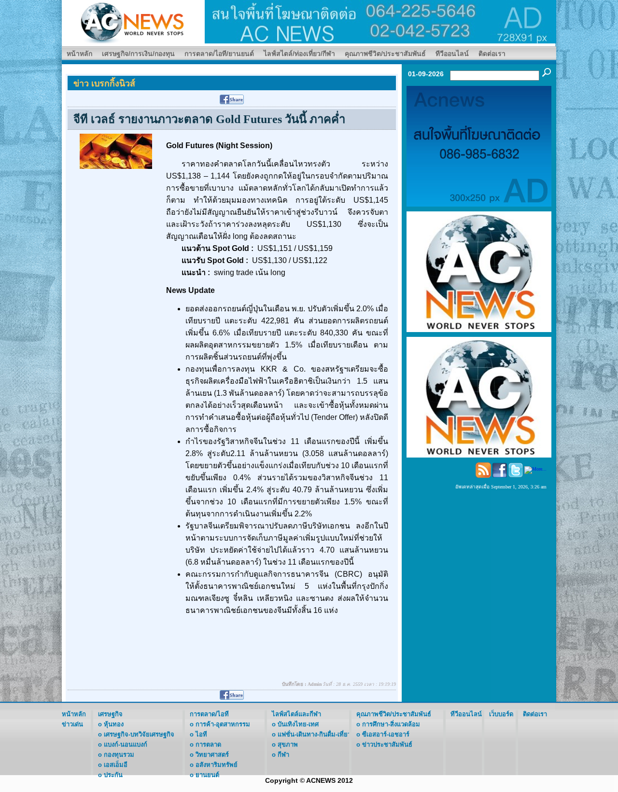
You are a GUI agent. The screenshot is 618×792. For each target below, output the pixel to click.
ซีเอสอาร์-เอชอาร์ (385, 734)
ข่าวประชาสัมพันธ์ (387, 744)
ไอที (201, 734)
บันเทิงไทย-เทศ (298, 724)
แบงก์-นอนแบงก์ (125, 744)
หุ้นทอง (114, 724)
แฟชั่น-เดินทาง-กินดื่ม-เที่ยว (314, 734)
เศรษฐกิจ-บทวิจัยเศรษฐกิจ (139, 734)
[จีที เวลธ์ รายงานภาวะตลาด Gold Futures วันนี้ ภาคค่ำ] (116, 150)
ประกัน (113, 774)
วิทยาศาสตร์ (212, 754)
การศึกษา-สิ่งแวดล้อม (391, 724)
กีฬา (283, 754)
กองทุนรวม (119, 754)
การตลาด (208, 744)
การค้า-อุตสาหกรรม (223, 724)
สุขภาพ (288, 744)
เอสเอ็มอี (115, 764)
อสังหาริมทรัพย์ (217, 764)
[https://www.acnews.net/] (380, 21)
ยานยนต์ (207, 774)
